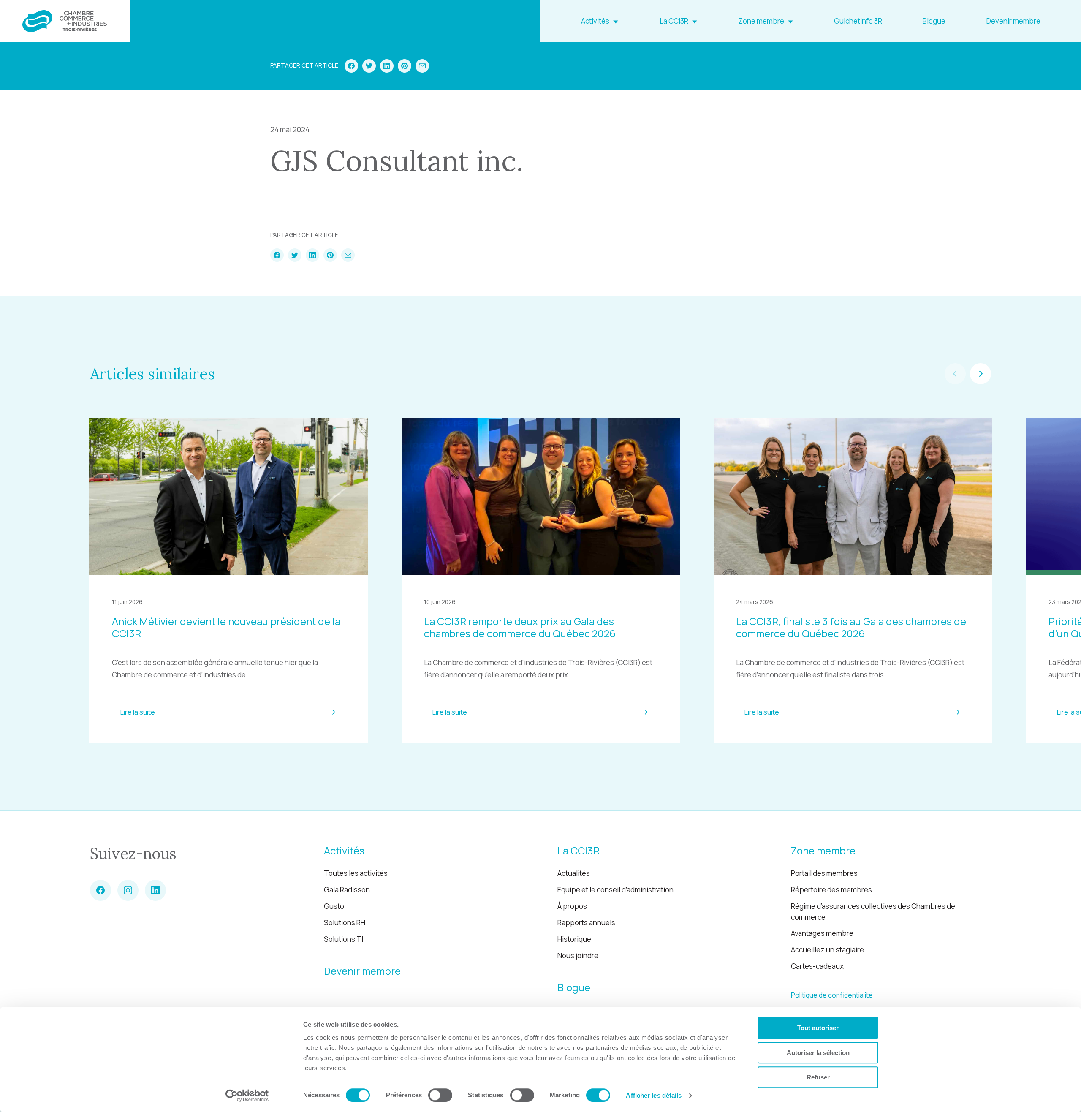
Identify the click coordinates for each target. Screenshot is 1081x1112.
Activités (595, 21)
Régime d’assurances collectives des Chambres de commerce (873, 911)
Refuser (818, 1077)
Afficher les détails (654, 1095)
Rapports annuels (586, 922)
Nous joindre (577, 955)
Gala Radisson (347, 889)
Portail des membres (824, 873)
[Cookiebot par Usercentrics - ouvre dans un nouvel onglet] (247, 1095)
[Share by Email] (422, 66)
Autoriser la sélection (818, 1052)
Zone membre (761, 21)
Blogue (934, 21)
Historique (574, 939)
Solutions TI (343, 939)
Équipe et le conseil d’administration (615, 889)
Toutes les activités (356, 873)
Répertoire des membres (831, 889)
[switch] (440, 1095)
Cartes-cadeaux (817, 966)
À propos (572, 906)
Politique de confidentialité (832, 995)
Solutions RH (344, 922)
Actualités (573, 873)
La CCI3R (674, 21)
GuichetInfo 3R (858, 21)
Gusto (334, 906)
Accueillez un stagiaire (827, 949)
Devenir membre (1013, 21)
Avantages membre (822, 933)
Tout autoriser (818, 1027)
